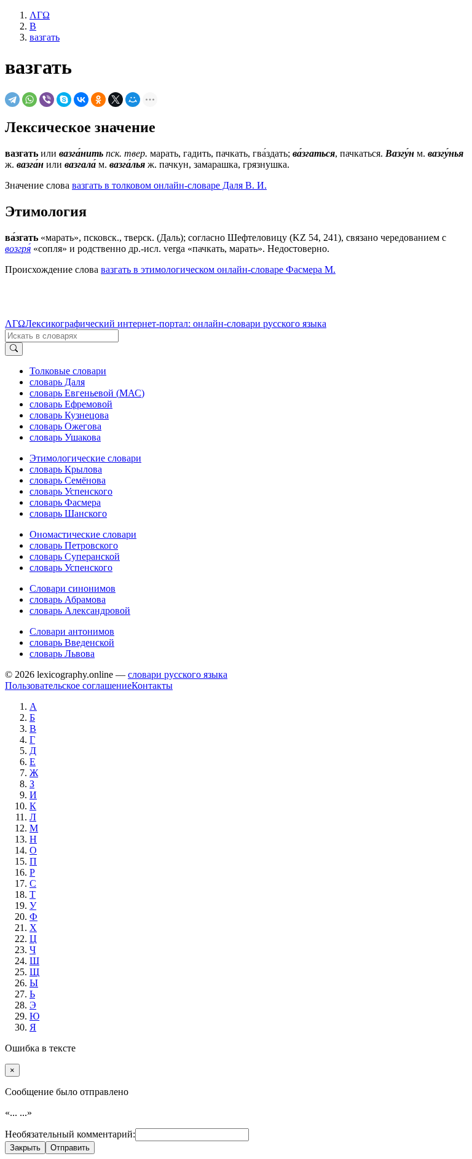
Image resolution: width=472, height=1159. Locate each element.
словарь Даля (57, 382)
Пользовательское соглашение (68, 685)
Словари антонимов (72, 631)
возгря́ (18, 248)
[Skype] (64, 99)
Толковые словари (68, 371)
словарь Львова (62, 653)
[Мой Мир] (132, 99)
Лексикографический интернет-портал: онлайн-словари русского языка (175, 323)
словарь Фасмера (65, 502)
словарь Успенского (71, 491)
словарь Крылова (66, 469)
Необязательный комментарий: (70, 1134)
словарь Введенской (72, 642)
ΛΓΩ (15, 323)
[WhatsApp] (29, 99)
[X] (115, 99)
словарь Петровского (74, 545)
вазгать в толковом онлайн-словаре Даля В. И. (169, 185)
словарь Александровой (80, 610)
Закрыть (25, 1147)
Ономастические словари (83, 534)
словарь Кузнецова (69, 415)
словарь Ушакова (65, 437)
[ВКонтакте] (81, 99)
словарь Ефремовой (71, 404)
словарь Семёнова (68, 480)
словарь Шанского (68, 513)
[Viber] (46, 99)
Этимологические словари (85, 458)
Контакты (152, 685)
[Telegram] (12, 99)
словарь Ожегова (65, 426)
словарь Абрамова (68, 599)
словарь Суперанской (75, 556)
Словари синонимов (73, 588)
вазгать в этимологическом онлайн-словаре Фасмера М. (218, 269)
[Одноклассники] (98, 99)
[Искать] (14, 349)
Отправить (70, 1147)
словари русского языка (177, 674)
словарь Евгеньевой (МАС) (87, 393)
